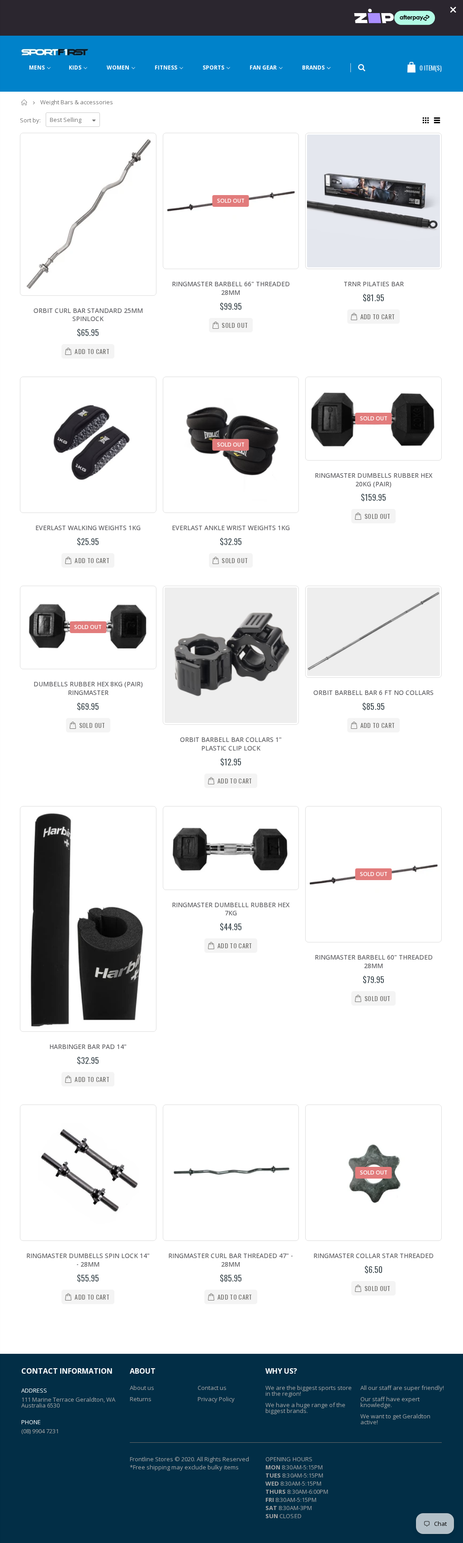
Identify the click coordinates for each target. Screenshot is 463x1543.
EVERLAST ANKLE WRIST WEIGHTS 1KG (231, 527)
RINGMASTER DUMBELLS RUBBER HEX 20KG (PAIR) (373, 479)
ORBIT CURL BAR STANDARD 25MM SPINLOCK (88, 314)
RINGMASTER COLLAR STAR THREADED (373, 1255)
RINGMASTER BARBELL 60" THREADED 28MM (374, 961)
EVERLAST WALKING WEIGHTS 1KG (88, 527)
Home (24, 102)
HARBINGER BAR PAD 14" (88, 1046)
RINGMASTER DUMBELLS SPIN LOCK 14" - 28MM (88, 1259)
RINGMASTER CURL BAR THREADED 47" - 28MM (230, 1259)
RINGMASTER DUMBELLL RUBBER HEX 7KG (230, 909)
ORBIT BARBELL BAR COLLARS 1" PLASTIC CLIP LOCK (231, 743)
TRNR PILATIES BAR (374, 284)
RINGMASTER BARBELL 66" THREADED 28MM (231, 288)
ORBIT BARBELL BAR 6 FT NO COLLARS (373, 692)
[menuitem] (45, 68)
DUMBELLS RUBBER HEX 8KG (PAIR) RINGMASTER (88, 688)
